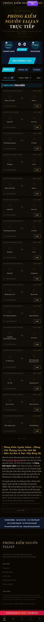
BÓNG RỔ (23, 70)
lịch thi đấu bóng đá (14, 523)
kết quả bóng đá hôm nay (13, 526)
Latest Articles (21, 520)
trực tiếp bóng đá (33, 520)
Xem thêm (20, 510)
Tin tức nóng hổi (8, 584)
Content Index (10, 520)
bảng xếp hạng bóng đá (31, 526)
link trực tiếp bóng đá (15, 460)
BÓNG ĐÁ (8, 69)
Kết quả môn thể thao (10, 580)
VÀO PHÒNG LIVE (22, 60)
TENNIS (36, 70)
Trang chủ (6, 568)
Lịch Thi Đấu (7, 576)
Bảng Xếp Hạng (8, 572)
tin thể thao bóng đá (29, 523)
